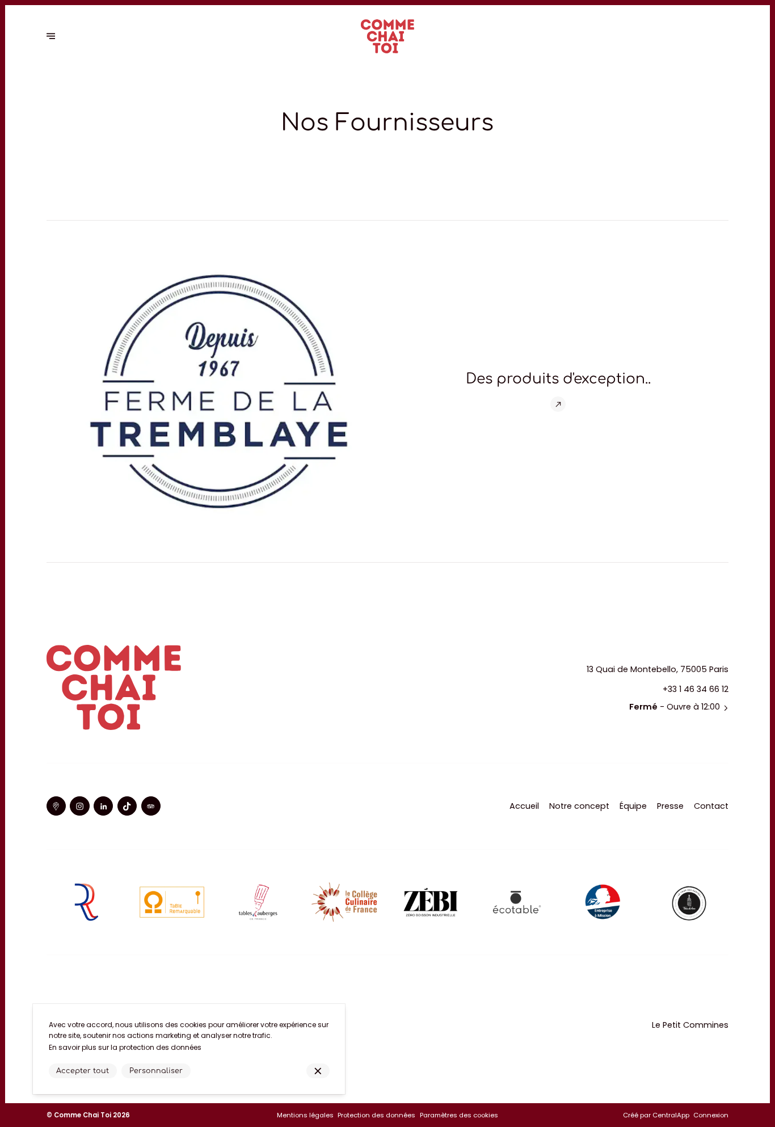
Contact (711, 806)
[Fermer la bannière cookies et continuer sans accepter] (318, 1071)
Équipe (633, 806)
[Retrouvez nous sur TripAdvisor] (151, 806)
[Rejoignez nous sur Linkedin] (103, 806)
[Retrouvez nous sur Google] (56, 806)
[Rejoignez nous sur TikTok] (127, 806)
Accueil (524, 806)
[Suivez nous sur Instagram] (79, 806)
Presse (670, 806)
